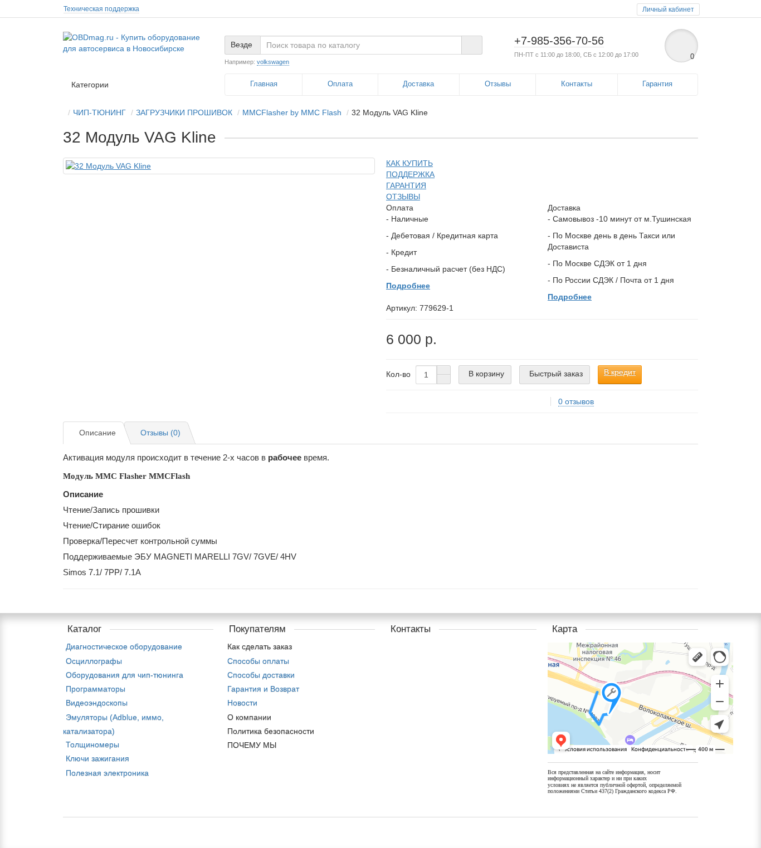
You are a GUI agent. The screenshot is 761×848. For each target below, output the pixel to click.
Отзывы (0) (160, 432)
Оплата (340, 84)
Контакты (576, 84)
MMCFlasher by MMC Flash (292, 112)
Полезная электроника (107, 772)
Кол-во (398, 374)
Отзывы (498, 84)
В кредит (620, 371)
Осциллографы (94, 660)
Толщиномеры (92, 744)
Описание (97, 432)
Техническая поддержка (101, 9)
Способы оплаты (258, 660)
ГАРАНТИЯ (406, 185)
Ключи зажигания (97, 758)
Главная (263, 84)
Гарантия (657, 84)
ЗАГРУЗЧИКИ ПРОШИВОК (184, 112)
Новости (242, 702)
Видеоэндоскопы (97, 702)
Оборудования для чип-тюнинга (124, 674)
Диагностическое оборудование (124, 646)
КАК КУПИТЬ (409, 163)
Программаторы (95, 688)
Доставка (418, 84)
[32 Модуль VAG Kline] (219, 166)
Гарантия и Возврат (263, 688)
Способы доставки (261, 674)
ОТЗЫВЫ (403, 196)
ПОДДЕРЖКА (410, 174)
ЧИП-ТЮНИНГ (99, 112)
